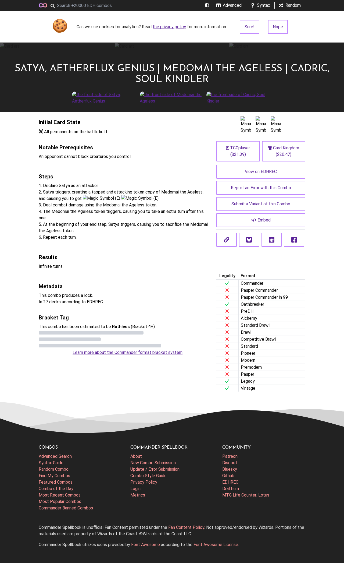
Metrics (137, 495)
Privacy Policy (143, 482)
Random (293, 5)
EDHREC (230, 482)
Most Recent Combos (60, 495)
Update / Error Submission (155, 469)
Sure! (250, 26)
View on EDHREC (261, 171)
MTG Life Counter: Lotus (245, 495)
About (136, 456)
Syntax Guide (51, 462)
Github (228, 475)
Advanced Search (55, 456)
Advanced (232, 5)
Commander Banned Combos (66, 508)
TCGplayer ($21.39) (240, 151)
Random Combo (54, 469)
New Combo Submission (153, 462)
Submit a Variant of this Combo (260, 203)
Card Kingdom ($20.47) (286, 151)
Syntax (263, 5)
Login (135, 488)
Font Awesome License (216, 544)
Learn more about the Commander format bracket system (127, 352)
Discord (229, 462)
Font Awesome (145, 544)
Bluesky (229, 469)
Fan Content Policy (186, 527)
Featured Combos (56, 482)
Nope (278, 26)
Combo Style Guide (148, 475)
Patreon (230, 456)
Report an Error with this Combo (261, 187)
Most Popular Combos (60, 501)
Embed (264, 220)
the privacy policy (169, 26)
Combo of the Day (56, 488)
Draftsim (230, 488)
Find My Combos (54, 475)
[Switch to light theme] (207, 5)
